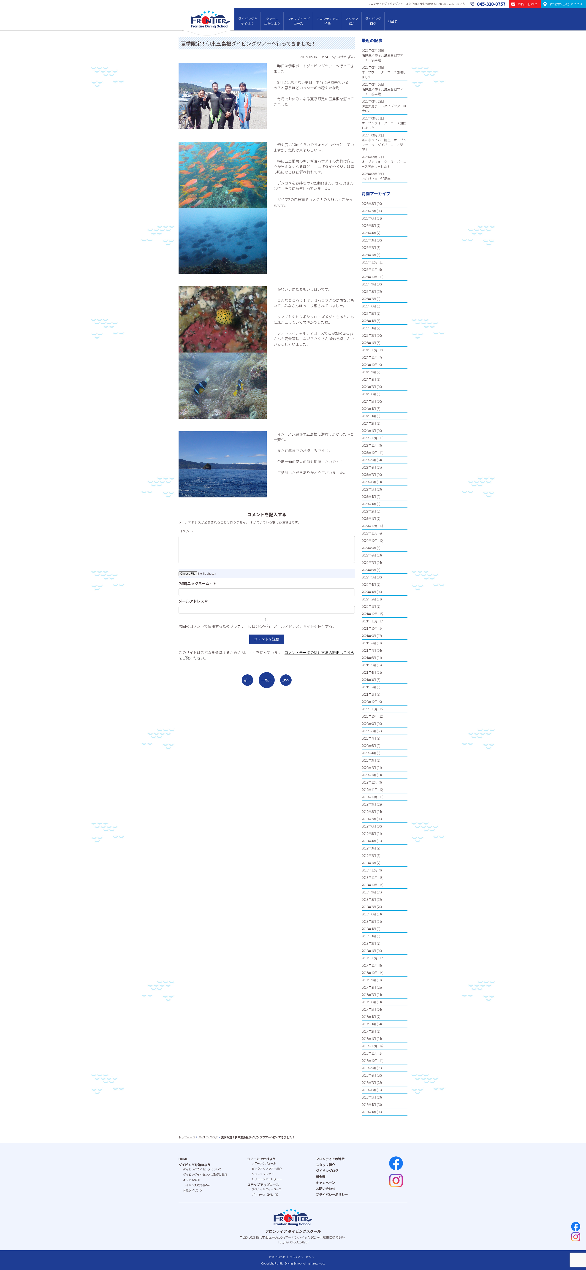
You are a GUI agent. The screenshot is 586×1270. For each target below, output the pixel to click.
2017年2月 (369, 1031)
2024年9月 (369, 372)
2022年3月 (369, 591)
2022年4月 (369, 584)
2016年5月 (369, 1097)
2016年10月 (370, 1060)
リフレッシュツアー (264, 1174)
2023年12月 (370, 438)
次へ (286, 680)
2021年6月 (369, 657)
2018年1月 (369, 950)
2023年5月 (369, 489)
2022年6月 (369, 569)
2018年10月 (370, 884)
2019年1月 (369, 862)
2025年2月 (369, 335)
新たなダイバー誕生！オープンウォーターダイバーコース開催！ (384, 145)
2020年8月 (369, 731)
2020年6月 (369, 745)
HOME (183, 1158)
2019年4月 (369, 841)
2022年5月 (369, 577)
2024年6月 (369, 394)
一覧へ (266, 680)
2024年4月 (369, 408)
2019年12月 (370, 782)
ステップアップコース (298, 21)
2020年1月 (369, 775)
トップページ (187, 1137)
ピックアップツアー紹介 (267, 1168)
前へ (247, 680)
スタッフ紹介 (351, 21)
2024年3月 (369, 416)
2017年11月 (370, 965)
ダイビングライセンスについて (202, 1169)
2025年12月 (370, 262)
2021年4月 (369, 672)
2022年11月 (370, 533)
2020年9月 (369, 723)
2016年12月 (370, 1046)
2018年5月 (369, 921)
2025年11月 (370, 269)
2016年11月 (370, 1053)
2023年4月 (369, 496)
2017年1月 (369, 1038)
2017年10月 (370, 972)
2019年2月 (369, 855)
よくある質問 (191, 1180)
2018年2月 (369, 943)
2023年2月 (369, 511)
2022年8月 (369, 555)
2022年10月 (370, 540)
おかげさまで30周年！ (378, 178)
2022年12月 (370, 526)
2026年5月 (369, 225)
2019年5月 (369, 833)
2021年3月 (369, 679)
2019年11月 (370, 789)
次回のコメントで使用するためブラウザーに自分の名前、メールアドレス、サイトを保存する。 (257, 626)
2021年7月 (369, 650)
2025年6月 (369, 306)
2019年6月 (369, 826)
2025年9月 (369, 284)
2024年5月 (369, 401)
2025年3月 (369, 328)
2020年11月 (370, 709)
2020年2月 (369, 767)
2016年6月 (369, 1090)
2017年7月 (369, 994)
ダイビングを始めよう (247, 21)
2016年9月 (369, 1068)
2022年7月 (369, 562)
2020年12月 (370, 701)
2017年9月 (369, 980)
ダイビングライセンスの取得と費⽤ (205, 1174)
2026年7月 (369, 211)
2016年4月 (369, 1104)
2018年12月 (370, 870)
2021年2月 (369, 687)
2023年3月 (369, 504)
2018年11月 (370, 877)
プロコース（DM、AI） (266, 1194)
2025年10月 (370, 276)
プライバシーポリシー (332, 1194)
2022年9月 (369, 547)
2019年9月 (369, 804)
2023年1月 (369, 518)
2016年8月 (369, 1075)
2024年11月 (370, 357)
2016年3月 (369, 1112)
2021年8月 (369, 643)
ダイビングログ (373, 21)
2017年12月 (370, 958)
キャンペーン (325, 1182)
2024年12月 (370, 350)
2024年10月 (370, 364)
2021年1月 (369, 694)
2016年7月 (369, 1082)
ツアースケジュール (264, 1163)
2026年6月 (369, 218)
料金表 (393, 21)
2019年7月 (369, 819)
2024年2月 (369, 423)
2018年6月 (369, 914)
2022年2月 (369, 599)
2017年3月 (369, 1024)
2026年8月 (369, 203)
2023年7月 (369, 474)
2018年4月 (369, 928)
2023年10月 (370, 452)
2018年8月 (369, 899)
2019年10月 (370, 797)
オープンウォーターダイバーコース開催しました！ (384, 164)
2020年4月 (369, 753)
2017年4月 (369, 1016)
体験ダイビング (192, 1190)
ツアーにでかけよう (261, 1158)
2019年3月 (369, 848)
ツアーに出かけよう (272, 21)
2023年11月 (370, 445)
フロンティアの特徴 (327, 21)
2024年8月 (369, 379)
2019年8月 (369, 811)
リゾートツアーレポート (267, 1179)
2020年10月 (370, 716)
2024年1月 (369, 430)
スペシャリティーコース (266, 1189)
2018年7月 (369, 906)
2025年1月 (369, 342)
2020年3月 (369, 760)
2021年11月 (370, 621)
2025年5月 (369, 313)
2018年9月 (369, 892)
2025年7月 (369, 298)
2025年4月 (369, 320)
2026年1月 (369, 254)
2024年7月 (369, 386)
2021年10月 (370, 628)
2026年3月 (369, 240)
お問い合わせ (325, 1188)
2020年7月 (369, 738)
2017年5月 (369, 1009)
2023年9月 (369, 460)
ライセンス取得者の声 (197, 1185)
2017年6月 (369, 1002)
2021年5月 (369, 665)
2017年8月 (369, 987)
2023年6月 (369, 482)
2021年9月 (369, 635)
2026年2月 (369, 247)
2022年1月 (369, 606)
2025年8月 (369, 291)
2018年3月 (369, 936)
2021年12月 (370, 613)
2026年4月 (369, 233)
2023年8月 (369, 467)
